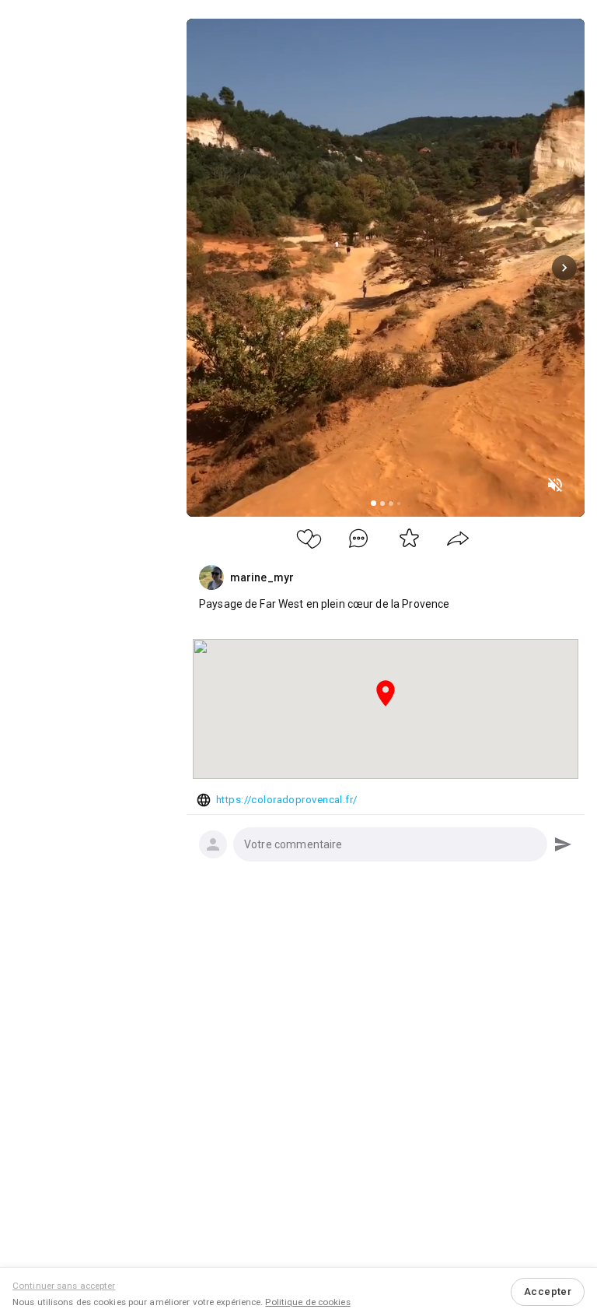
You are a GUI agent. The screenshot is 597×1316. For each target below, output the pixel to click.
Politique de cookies (307, 1302)
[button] (390, 844)
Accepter (547, 1291)
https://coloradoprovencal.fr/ (287, 799)
